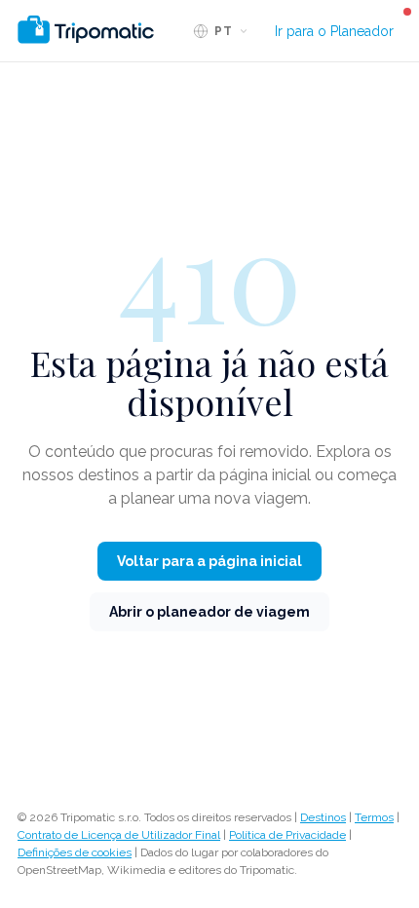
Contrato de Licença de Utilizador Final (119, 835)
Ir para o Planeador (334, 31)
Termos (374, 817)
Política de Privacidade (287, 835)
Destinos (323, 817)
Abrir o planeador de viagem (209, 612)
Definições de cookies (75, 852)
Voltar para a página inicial (209, 561)
